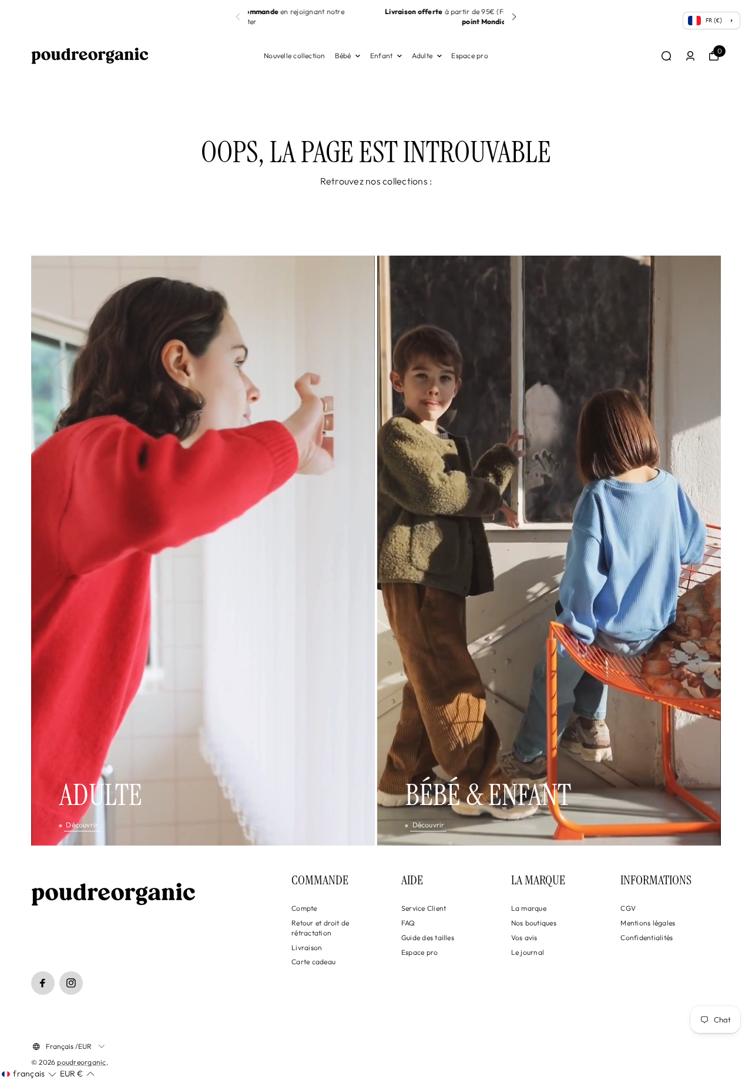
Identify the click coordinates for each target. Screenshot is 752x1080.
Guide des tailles (427, 937)
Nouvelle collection (294, 55)
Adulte (422, 55)
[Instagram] (71, 983)
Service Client (423, 908)
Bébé (343, 55)
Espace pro (469, 55)
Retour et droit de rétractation (320, 927)
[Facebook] (43, 983)
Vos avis (524, 937)
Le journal (527, 952)
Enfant (381, 55)
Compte (304, 908)
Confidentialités (646, 937)
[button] (238, 17)
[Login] (690, 56)
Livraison (306, 947)
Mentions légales (647, 922)
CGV (628, 908)
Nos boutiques (533, 922)
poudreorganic (81, 1062)
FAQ (408, 922)
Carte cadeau (313, 961)
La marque (528, 908)
